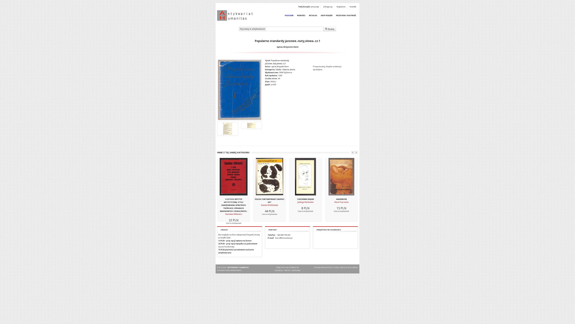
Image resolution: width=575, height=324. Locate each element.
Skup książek (326, 15)
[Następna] (356, 152)
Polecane (289, 15)
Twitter (287, 270)
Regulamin (341, 6)
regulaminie (353, 267)
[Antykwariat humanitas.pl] (235, 15)
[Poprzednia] (352, 152)
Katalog (313, 15)
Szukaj (330, 28)
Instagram (296, 270)
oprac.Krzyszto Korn (280, 66)
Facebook (279, 270)
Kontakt (353, 6)
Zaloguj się (327, 6)
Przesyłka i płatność (346, 15)
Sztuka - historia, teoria (285, 69)
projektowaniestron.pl (234, 270)
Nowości (301, 15)
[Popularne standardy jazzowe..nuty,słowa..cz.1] (239, 90)
